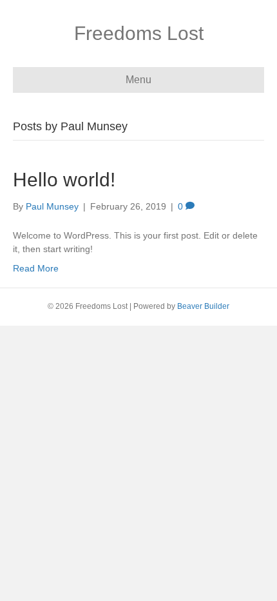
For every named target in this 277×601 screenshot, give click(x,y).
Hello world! (64, 179)
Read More (36, 268)
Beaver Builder (203, 306)
